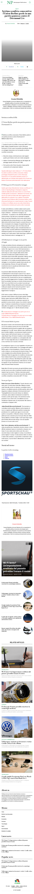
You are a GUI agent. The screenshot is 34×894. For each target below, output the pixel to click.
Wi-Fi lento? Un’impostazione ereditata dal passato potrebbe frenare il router (17, 567)
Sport (17, 8)
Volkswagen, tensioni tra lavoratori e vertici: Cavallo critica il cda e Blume (11, 595)
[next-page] (30, 544)
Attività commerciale (8, 739)
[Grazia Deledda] (17, 93)
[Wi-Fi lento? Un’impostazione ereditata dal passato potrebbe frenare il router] (17, 558)
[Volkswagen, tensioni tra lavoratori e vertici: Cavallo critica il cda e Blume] (27, 595)
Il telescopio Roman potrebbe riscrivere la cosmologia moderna (11, 583)
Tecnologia (5, 669)
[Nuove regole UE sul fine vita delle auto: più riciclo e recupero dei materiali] (27, 629)
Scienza (4, 704)
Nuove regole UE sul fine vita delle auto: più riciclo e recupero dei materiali (11, 630)
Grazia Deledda (11, 23)
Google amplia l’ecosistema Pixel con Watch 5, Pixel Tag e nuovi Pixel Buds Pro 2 (12, 606)
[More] (27, 66)
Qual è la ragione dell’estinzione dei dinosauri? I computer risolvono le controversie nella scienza (24, 81)
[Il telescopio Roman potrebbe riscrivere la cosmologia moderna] (27, 583)
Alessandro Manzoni (8, 574)
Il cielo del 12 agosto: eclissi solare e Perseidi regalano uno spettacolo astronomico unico (11, 618)
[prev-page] (27, 544)
